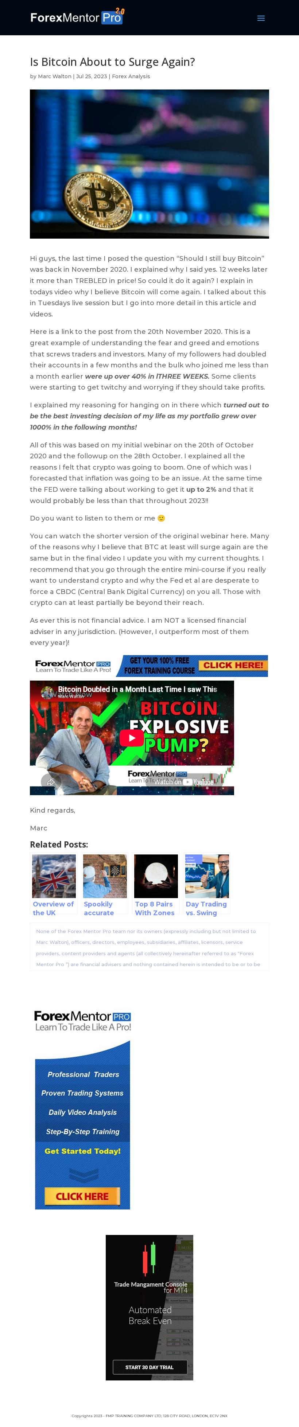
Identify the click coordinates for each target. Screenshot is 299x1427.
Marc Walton (54, 76)
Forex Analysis (131, 76)
